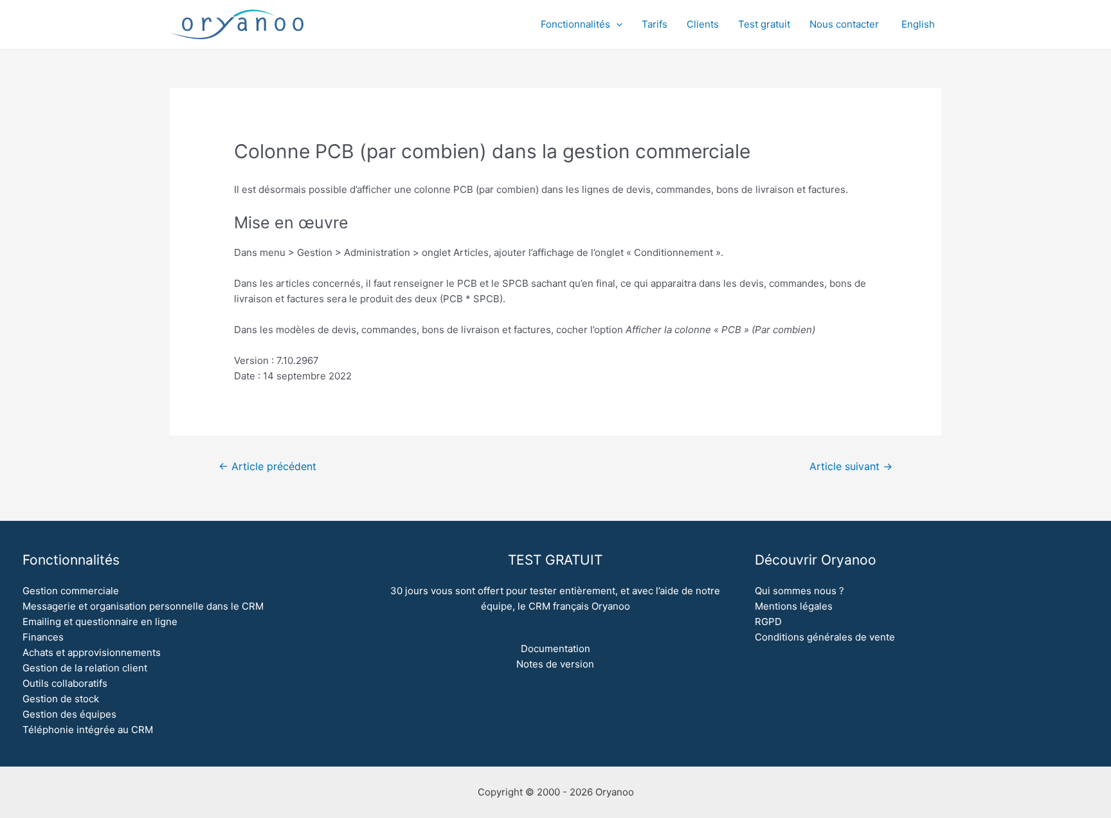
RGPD (768, 621)
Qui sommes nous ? (799, 591)
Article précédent (267, 466)
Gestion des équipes (69, 714)
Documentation (555, 648)
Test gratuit (764, 24)
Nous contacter (844, 24)
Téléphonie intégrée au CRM (88, 729)
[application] (616, 24)
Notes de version (555, 664)
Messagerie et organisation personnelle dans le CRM (143, 606)
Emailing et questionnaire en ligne (100, 621)
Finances (43, 637)
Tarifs (654, 24)
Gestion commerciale (71, 591)
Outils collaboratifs (65, 683)
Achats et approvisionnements (92, 652)
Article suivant (850, 466)
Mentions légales (794, 606)
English (918, 24)
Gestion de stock (61, 699)
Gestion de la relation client (85, 668)
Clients (703, 24)
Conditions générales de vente (825, 637)
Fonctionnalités (575, 24)
